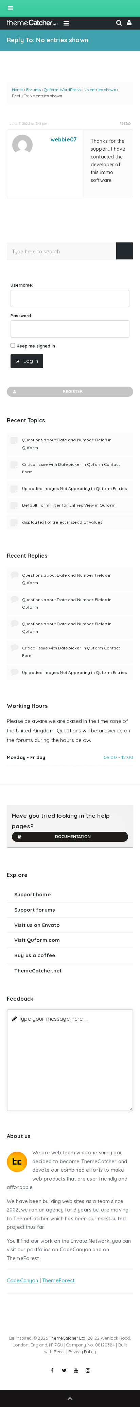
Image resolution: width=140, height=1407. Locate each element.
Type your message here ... (53, 1018)
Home (17, 89)
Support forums (34, 909)
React (59, 1351)
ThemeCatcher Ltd (67, 1338)
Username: (22, 285)
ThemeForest (58, 1280)
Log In (30, 361)
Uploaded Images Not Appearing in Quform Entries (74, 488)
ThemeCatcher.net (38, 970)
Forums (33, 89)
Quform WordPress (62, 89)
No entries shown (100, 89)
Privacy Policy (82, 1351)
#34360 (125, 123)
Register (73, 391)
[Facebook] (52, 1370)
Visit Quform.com (37, 940)
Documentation (73, 836)
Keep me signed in (36, 346)
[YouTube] (76, 1370)
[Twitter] (64, 1370)
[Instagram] (88, 1370)
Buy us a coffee (34, 955)
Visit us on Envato (37, 925)
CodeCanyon (22, 1280)
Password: (21, 315)
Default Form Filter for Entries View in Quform (69, 505)
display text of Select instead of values (62, 522)
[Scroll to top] (70, 1398)
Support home (32, 894)
